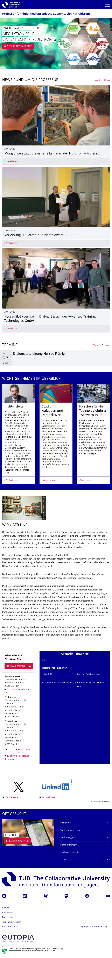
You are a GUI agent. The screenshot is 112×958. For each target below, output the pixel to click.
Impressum (7, 913)
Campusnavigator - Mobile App (90, 684)
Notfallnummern (68, 845)
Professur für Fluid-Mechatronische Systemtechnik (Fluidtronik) (47, 14)
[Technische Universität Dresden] (11, 5)
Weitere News (103, 80)
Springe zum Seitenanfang (94, 927)
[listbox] (56, 434)
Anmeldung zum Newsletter (58, 683)
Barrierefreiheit (9, 927)
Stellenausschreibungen (72, 830)
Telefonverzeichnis (69, 852)
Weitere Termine (101, 345)
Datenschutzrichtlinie (100, 802)
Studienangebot (68, 838)
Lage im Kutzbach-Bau (88, 674)
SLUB (63, 860)
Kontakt (48, 674)
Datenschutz (8, 917)
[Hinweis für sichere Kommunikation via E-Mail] (30, 666)
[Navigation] (107, 5)
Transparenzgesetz (11, 922)
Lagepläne (65, 823)
